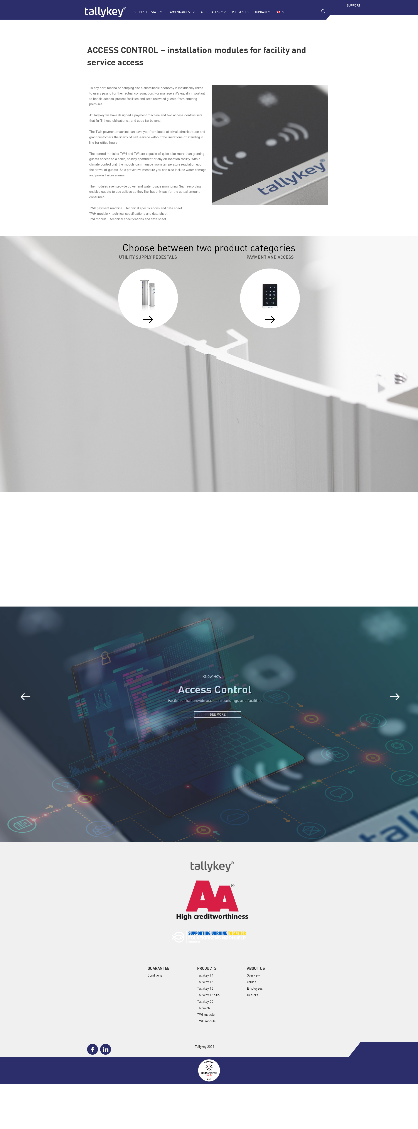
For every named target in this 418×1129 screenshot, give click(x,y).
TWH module (206, 1021)
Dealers (252, 995)
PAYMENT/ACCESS (180, 12)
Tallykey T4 (205, 975)
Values (251, 982)
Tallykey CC (205, 1001)
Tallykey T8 (205, 988)
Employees (255, 988)
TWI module (206, 1014)
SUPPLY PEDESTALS (146, 12)
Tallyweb (203, 1008)
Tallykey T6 (205, 982)
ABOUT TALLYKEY (212, 12)
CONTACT (261, 12)
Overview (253, 975)
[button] (25, 696)
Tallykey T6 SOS (208, 995)
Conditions (155, 975)
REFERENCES (240, 12)
